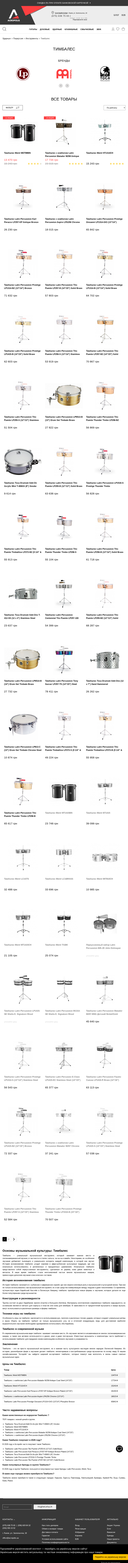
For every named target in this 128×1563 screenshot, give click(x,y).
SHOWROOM (61, 13)
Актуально (112, 1519)
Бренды (110, 1535)
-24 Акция (50, 118)
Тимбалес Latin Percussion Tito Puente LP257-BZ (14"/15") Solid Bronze (34, 1460)
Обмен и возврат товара (52, 1529)
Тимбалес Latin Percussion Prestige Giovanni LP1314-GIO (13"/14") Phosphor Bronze (39, 1402)
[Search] (4, 29)
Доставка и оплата (50, 1532)
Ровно (10, 1481)
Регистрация (80, 1529)
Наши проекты (113, 1539)
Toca (89, 1469)
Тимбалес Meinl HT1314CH (15, 1386)
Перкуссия (18, 38)
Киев (4, 1481)
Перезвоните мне (80, 20)
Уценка (117, 1525)
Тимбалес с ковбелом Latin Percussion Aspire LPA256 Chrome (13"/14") (34, 1396)
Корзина (78, 1535)
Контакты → (8, 1519)
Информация (49, 1519)
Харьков (58, 1478)
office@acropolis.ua (10, 1538)
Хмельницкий (87, 1478)
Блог (116, 15)
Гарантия (46, 1535)
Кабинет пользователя (87, 1519)
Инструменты (32, 38)
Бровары (98, 1478)
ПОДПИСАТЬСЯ (45, 1507)
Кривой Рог (107, 1478)
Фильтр (9, 108)
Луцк (115, 1478)
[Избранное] (117, 29)
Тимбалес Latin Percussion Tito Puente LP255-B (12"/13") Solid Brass (33, 1449)
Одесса (66, 1478)
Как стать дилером (50, 1525)
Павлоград (75, 1478)
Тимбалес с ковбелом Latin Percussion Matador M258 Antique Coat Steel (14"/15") (38, 1380)
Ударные (6, 38)
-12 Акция (9, 118)
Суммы (122, 1478)
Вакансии (111, 1532)
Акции (109, 1525)
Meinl (84, 1469)
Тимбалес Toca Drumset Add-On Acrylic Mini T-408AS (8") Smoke (32, 1424)
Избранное (79, 1532)
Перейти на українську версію (110, 1557)
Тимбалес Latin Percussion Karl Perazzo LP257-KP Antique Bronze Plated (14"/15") (38, 1391)
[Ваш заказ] (113, 29)
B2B (124, 15)
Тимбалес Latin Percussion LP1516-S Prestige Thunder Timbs (30, 1457)
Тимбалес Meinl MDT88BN (15, 1375)
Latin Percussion (74, 1469)
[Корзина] (123, 29)
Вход (77, 1525)
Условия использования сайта (55, 1539)
